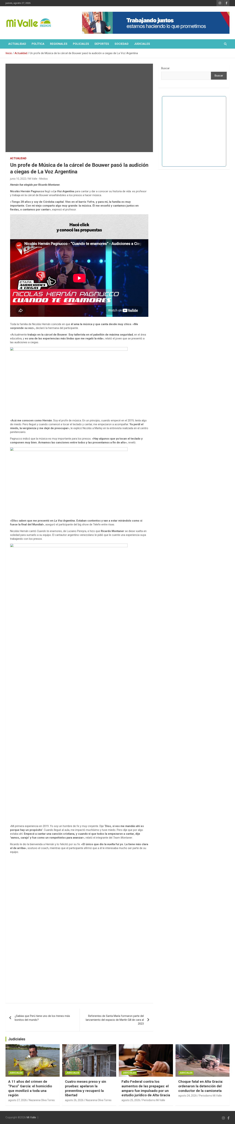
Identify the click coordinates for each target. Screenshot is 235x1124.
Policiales (81, 43)
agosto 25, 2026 (131, 1100)
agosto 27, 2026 (17, 1100)
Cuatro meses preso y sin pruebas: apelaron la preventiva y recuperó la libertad (85, 1088)
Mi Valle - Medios (38, 178)
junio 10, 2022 (18, 178)
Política (38, 43)
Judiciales (142, 43)
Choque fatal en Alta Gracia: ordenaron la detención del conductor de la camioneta (200, 1086)
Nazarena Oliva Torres (42, 1100)
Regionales (58, 43)
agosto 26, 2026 (74, 1100)
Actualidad (17, 43)
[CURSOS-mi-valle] (79, 216)
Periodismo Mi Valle (153, 1100)
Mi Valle (31, 1117)
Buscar (165, 68)
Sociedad (122, 43)
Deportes (102, 43)
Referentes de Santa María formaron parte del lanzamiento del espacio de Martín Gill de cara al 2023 (115, 1019)
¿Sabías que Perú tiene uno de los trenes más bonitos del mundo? (42, 1017)
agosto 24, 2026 (187, 1095)
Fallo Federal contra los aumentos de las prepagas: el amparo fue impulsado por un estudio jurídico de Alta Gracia (146, 1088)
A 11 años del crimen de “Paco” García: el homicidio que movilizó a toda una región (30, 1088)
